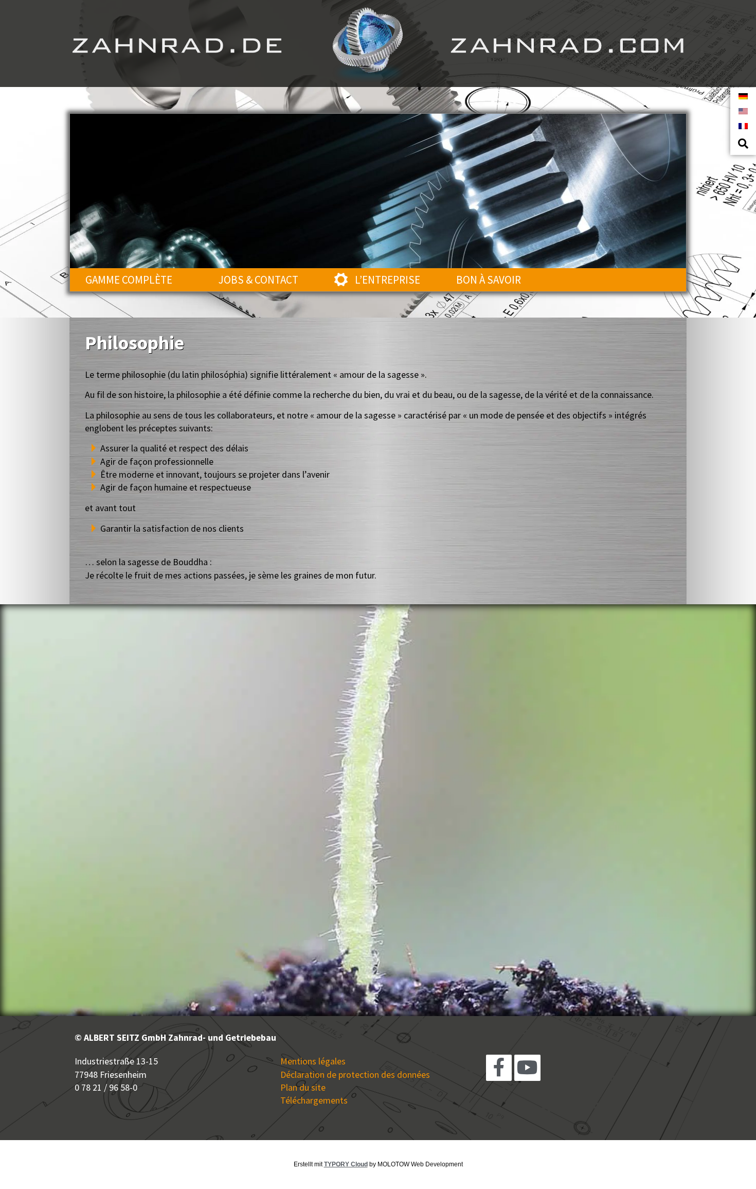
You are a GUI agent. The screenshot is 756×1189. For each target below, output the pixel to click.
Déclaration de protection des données (355, 1074)
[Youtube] (527, 1067)
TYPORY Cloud (346, 1164)
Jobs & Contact (258, 280)
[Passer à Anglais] (743, 110)
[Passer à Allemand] (743, 95)
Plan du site (303, 1087)
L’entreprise (387, 280)
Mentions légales (313, 1061)
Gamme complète (128, 280)
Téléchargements (314, 1100)
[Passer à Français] (743, 125)
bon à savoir (488, 280)
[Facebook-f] (499, 1067)
